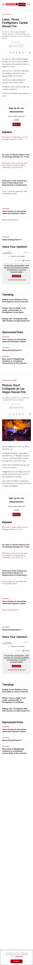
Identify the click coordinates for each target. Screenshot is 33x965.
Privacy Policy (19, 956)
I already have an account (16, 280)
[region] (16, 257)
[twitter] (16, 53)
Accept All (16, 961)
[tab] (7, 252)
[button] (3, 4)
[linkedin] (13, 53)
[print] (30, 53)
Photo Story (6, 14)
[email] (23, 53)
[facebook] (10, 53)
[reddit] (20, 53)
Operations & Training (9, 380)
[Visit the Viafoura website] (26, 260)
